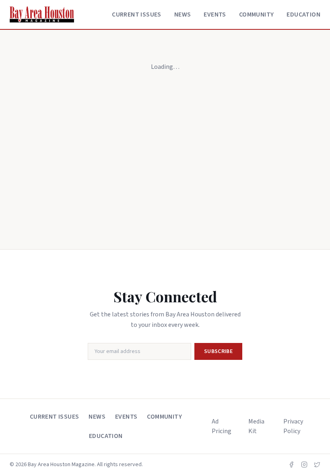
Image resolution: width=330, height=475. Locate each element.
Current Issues (136, 14)
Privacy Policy (293, 426)
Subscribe (218, 351)
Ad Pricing (221, 426)
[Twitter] (317, 464)
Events (215, 14)
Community (256, 14)
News (182, 14)
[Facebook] (291, 464)
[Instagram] (304, 464)
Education (303, 14)
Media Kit (256, 426)
